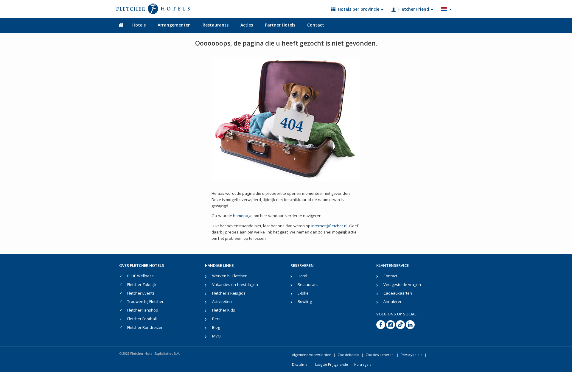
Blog (216, 327)
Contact (315, 25)
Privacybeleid (411, 354)
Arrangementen (174, 25)
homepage (243, 215)
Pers (216, 318)
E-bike (303, 293)
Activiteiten (222, 301)
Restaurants (216, 25)
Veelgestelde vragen (402, 284)
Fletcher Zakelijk (141, 284)
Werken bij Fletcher (229, 275)
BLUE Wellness (140, 275)
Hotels (139, 25)
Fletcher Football (142, 318)
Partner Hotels (280, 25)
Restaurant (308, 284)
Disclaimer (300, 364)
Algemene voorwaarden (311, 354)
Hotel (302, 275)
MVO (216, 336)
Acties (246, 25)
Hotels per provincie (358, 9)
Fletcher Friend (413, 9)
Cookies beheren (380, 354)
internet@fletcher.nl (329, 225)
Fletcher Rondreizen (145, 327)
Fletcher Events (141, 293)
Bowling (305, 301)
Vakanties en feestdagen (235, 284)
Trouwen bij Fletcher (145, 301)
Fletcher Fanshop (142, 310)
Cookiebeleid (348, 354)
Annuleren (392, 301)
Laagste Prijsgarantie (331, 364)
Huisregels (362, 364)
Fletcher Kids (223, 310)
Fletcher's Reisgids (228, 293)
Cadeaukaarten (397, 293)
